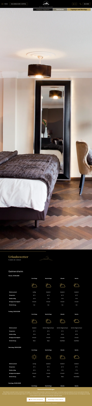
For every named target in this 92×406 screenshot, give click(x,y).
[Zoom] (46, 128)
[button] (4, 4)
